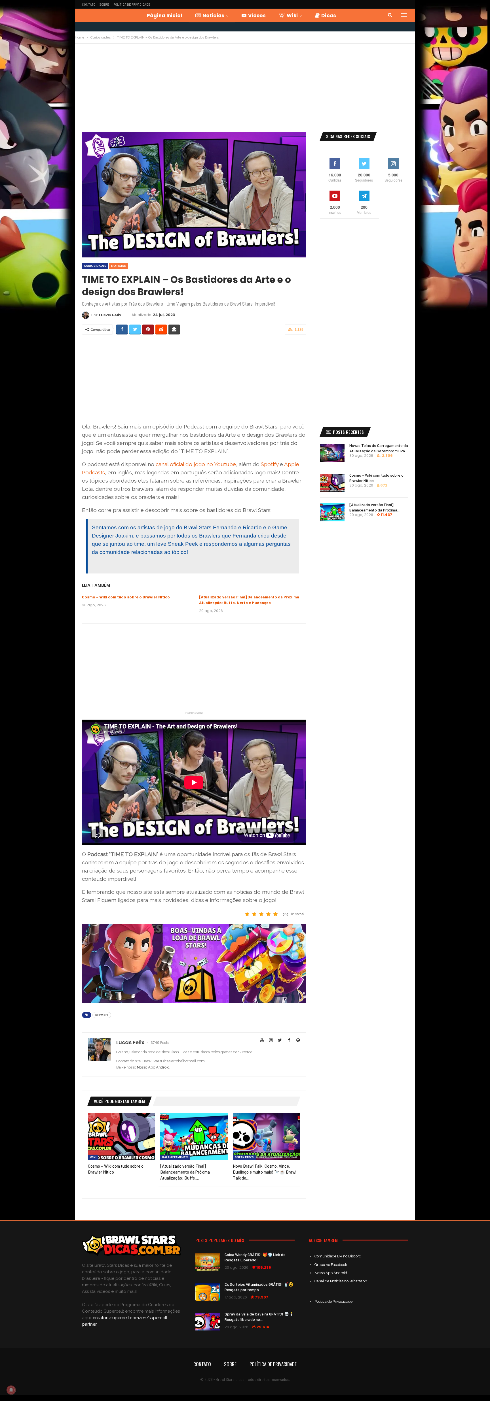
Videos (257, 15)
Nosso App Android (153, 1067)
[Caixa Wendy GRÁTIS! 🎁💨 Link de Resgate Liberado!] (207, 1262)
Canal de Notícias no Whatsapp (340, 1281)
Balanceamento (175, 1157)
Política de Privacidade (131, 4)
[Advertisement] (245, 86)
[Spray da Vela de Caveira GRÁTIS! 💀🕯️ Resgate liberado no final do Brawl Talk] (207, 1322)
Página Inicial (164, 15)
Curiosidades (95, 266)
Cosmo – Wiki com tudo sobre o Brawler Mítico (126, 596)
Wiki (292, 15)
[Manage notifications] (11, 1389)
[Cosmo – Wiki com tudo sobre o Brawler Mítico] (121, 1136)
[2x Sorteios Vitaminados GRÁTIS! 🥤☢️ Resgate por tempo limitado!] (207, 1292)
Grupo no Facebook (330, 1265)
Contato (88, 4)
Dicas (328, 15)
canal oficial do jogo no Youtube (196, 464)
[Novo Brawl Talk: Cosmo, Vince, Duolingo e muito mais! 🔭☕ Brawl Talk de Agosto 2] (266, 1136)
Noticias (213, 15)
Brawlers (101, 1015)
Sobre (104, 4)
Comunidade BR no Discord (337, 1256)
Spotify (269, 464)
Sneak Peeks (244, 1157)
